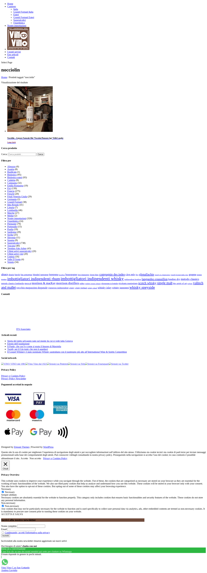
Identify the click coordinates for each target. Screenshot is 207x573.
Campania (12, 183)
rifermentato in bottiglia (109, 284)
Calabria (11, 180)
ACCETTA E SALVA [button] (12, 514)
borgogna (53, 274)
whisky (71, 288)
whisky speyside (142, 287)
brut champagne (83, 275)
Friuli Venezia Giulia (17, 196)
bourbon (62, 275)
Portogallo (12, 226)
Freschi (10, 194)
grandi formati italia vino (179, 275)
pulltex (82, 284)
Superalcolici (19, 20)
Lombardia (12, 210)
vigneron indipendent (58, 288)
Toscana (11, 245)
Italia (15, 9)
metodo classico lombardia (12, 283)
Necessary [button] (6, 489)
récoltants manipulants (128, 283)
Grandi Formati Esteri (23, 17)
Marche (11, 213)
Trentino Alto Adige (16, 248)
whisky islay (105, 287)
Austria (10, 169)
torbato (189, 283)
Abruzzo (11, 166)
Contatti (11, 57)
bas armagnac (26, 275)
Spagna (10, 240)
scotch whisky (147, 283)
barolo (17, 274)
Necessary (10, 492)
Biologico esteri (14, 177)
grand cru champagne (162, 275)
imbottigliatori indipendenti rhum (33, 279)
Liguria (10, 207)
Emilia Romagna (15, 185)
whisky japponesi (120, 287)
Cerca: (4, 154)
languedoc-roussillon (155, 279)
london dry (174, 279)
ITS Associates (23, 329)
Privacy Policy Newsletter (13, 378)
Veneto (10, 262)
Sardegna (11, 232)
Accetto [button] (24, 458)
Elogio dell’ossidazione (18, 343)
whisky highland (81, 288)
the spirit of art (180, 283)
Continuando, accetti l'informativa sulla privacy (27, 532)
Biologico (12, 174)
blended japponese (40, 274)
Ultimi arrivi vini (15, 254)
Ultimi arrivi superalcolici (19, 251)
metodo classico (190, 279)
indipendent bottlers (132, 279)
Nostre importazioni (16, 25)
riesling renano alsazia (93, 283)
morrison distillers (67, 283)
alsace (4, 274)
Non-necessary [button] (8, 503)
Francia (10, 191)
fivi (137, 275)
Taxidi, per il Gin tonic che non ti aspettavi (27, 349)
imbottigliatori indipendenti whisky (92, 278)
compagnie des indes (112, 274)
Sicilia (10, 234)
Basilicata (12, 172)
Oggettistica (19, 23)
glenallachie (146, 274)
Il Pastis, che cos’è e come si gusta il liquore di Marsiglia (34, 346)
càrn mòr (130, 274)
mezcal (28, 283)
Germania (12, 199)
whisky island (92, 288)
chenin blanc (94, 275)
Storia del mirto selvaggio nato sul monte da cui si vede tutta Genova (40, 341)
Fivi (9, 188)
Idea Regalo (13, 204)
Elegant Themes (21, 447)
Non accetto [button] (35, 458)
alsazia (11, 274)
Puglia (10, 229)
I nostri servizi (14, 52)
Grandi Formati (14, 202)
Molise (10, 215)
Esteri (16, 14)
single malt (164, 283)
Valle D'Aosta (14, 259)
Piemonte (11, 224)
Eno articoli (12, 54)
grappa (192, 274)
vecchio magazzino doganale (32, 287)
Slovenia (11, 237)
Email (4, 529)
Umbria (11, 256)
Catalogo (11, 6)
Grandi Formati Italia (23, 12)
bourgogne (71, 274)
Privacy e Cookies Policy (13, 376)
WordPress (48, 447)
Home (10, 3)
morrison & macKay (44, 283)
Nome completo (9, 526)
